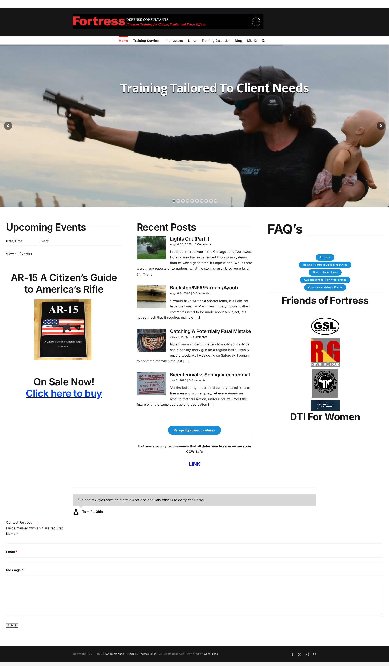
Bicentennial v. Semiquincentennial (210, 375)
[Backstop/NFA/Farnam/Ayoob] (151, 296)
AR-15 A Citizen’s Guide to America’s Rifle (64, 283)
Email (12, 552)
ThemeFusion (148, 653)
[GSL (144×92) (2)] (325, 319)
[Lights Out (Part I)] (151, 248)
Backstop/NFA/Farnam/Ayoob (204, 288)
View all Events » (19, 254)
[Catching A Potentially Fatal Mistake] (151, 340)
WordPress (211, 653)
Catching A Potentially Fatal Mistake (210, 331)
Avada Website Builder (119, 653)
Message (15, 570)
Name (12, 534)
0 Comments (203, 244)
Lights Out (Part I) (189, 239)
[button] (263, 40)
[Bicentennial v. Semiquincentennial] (151, 383)
